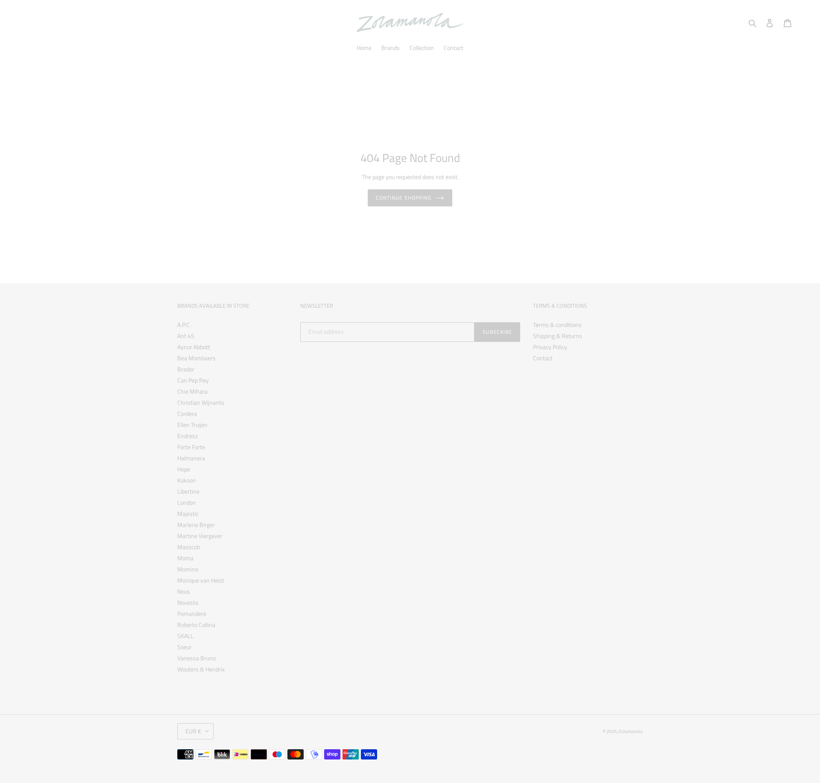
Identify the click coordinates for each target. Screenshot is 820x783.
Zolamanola (630, 731)
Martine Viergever (200, 535)
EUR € (193, 731)
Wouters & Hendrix (201, 669)
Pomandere (191, 613)
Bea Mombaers (196, 357)
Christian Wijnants (200, 402)
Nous (183, 591)
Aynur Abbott (193, 346)
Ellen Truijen (192, 424)
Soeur (184, 646)
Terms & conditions (557, 324)
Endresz (187, 435)
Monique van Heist (200, 580)
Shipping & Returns (557, 335)
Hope (183, 469)
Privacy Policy (550, 346)
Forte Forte (191, 446)
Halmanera (191, 457)
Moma (185, 557)
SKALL (185, 635)
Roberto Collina (196, 624)
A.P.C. (184, 324)
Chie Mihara (192, 391)
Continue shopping (403, 198)
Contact (543, 357)
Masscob (188, 546)
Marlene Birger (196, 524)
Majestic (188, 513)
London (186, 502)
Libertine (188, 491)
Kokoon (186, 480)
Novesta (187, 602)
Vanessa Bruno (196, 657)
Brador (185, 369)
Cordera (187, 413)
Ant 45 (185, 335)
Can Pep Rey (193, 380)
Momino (187, 569)
